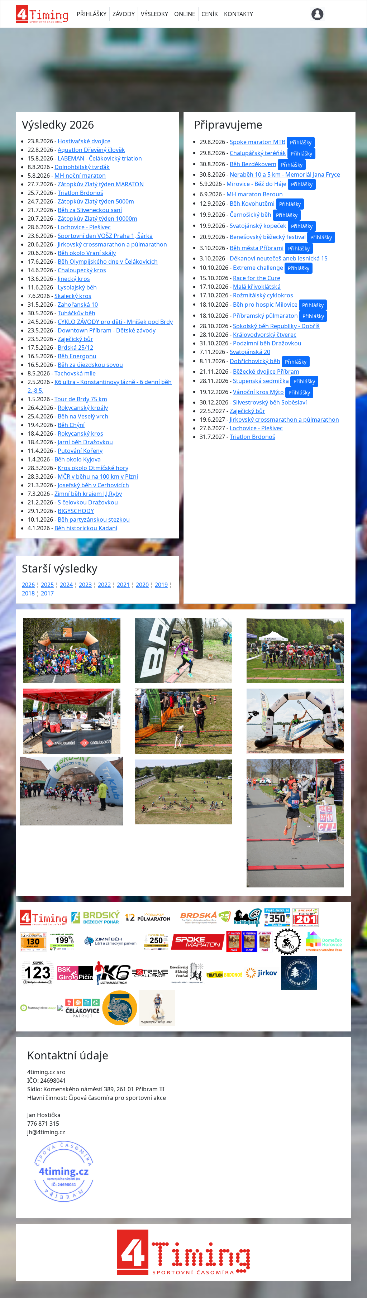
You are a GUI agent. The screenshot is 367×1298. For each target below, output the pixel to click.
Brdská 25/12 (75, 347)
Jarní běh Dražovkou (85, 442)
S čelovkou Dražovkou (88, 502)
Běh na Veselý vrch (83, 416)
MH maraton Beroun (255, 194)
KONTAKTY (238, 14)
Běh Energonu (77, 356)
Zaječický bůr (75, 339)
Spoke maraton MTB (257, 141)
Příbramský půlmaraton (265, 315)
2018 (28, 593)
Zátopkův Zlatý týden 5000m (96, 201)
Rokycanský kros (80, 433)
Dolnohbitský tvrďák (82, 167)
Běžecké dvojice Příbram (266, 371)
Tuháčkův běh (76, 313)
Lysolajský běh (77, 287)
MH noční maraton (80, 175)
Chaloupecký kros (82, 270)
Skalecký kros (72, 296)
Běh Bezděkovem (253, 164)
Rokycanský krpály (83, 408)
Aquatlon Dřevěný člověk (91, 150)
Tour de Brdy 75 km (80, 399)
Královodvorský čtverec (264, 335)
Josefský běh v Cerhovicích (93, 485)
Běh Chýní (71, 425)
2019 (161, 585)
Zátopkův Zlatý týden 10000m (97, 218)
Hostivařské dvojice (84, 141)
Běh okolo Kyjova (77, 459)
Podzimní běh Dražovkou (267, 343)
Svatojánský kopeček (258, 225)
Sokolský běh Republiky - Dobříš (276, 326)
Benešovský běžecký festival (268, 236)
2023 (85, 585)
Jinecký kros (74, 279)
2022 (104, 585)
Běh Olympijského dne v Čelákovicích (108, 261)
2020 (142, 585)
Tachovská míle (75, 373)
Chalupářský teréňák (258, 153)
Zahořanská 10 (78, 304)
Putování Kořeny (80, 451)
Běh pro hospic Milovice (265, 304)
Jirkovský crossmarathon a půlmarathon (112, 244)
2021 (123, 585)
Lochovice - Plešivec (84, 227)
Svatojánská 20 (250, 352)
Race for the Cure (256, 278)
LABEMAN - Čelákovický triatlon (100, 158)
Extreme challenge (258, 267)
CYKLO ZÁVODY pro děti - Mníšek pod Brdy (115, 322)
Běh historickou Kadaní (85, 528)
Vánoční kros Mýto (258, 392)
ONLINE (184, 14)
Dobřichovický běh (255, 361)
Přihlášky (300, 142)
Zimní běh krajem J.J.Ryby (88, 494)
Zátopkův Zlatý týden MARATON (101, 184)
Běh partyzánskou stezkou (94, 519)
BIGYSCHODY (76, 511)
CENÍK (209, 14)
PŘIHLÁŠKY (91, 14)
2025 (47, 585)
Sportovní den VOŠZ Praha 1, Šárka (105, 236)
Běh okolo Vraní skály (87, 253)
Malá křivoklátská (257, 287)
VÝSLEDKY (154, 14)
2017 (47, 593)
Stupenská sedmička (261, 380)
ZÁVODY (124, 14)
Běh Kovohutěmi (252, 203)
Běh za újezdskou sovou (90, 365)
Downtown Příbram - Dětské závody (107, 330)
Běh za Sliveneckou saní (90, 210)
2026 (28, 585)
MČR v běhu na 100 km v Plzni (98, 476)
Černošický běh (250, 214)
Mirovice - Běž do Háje (256, 183)
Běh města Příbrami (256, 248)
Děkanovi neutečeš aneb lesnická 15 (279, 258)
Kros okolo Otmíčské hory (93, 468)
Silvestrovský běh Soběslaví (270, 402)
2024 (66, 585)
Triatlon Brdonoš (80, 193)
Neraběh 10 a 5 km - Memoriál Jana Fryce (285, 174)
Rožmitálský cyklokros (263, 295)
